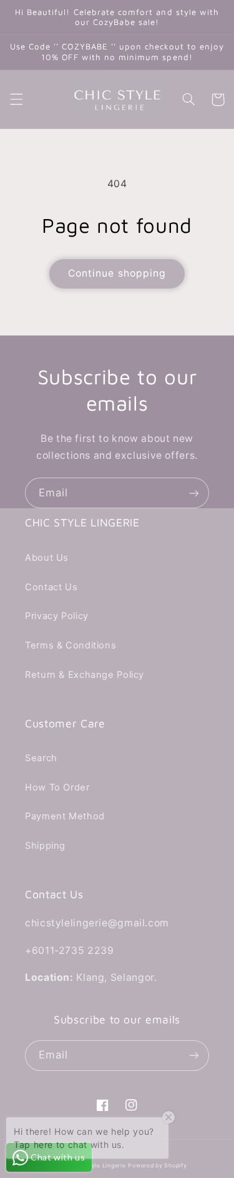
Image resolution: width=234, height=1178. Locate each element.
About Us (47, 557)
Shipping (45, 845)
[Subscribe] (194, 493)
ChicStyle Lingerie (98, 1165)
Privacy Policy (57, 616)
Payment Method (65, 816)
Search (41, 758)
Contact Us (51, 587)
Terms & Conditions (70, 645)
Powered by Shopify (157, 1165)
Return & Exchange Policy (84, 674)
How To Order (57, 787)
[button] (16, 99)
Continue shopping (117, 273)
